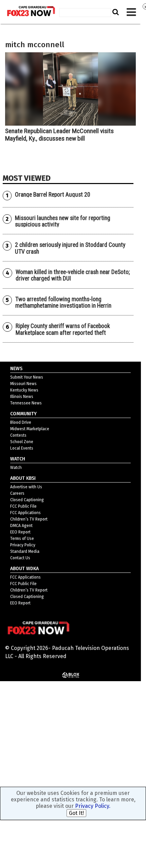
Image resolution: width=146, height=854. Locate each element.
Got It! (76, 813)
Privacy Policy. (92, 806)
